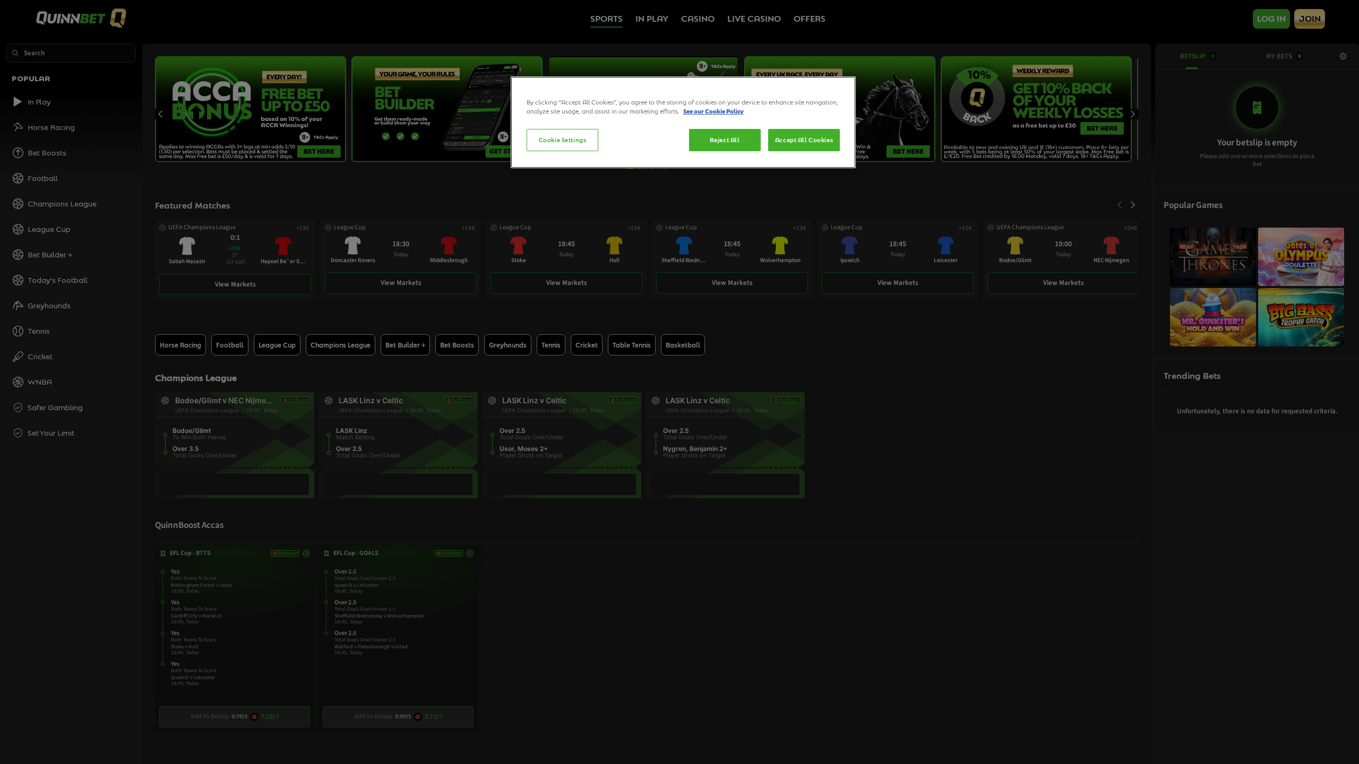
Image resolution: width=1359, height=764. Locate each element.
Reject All (725, 140)
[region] (683, 122)
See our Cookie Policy (713, 111)
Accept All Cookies (804, 140)
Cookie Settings (563, 140)
